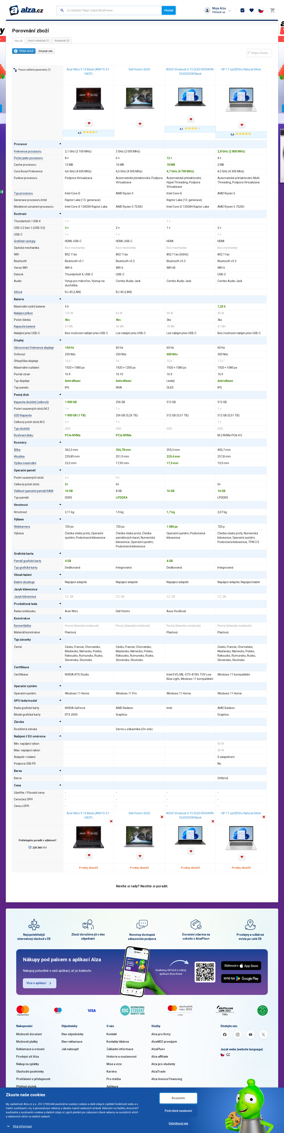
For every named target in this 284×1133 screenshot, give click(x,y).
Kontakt (111, 1034)
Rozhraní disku (23, 435)
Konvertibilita (22, 625)
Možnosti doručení (29, 1034)
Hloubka (19, 456)
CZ (228, 1054)
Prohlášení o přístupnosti (33, 1079)
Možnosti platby (27, 1041)
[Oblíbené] (251, 10)
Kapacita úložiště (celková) (31, 402)
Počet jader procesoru (28, 158)
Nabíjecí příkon (23, 313)
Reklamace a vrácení (30, 1049)
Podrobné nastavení (178, 1110)
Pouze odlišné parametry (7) (35, 69)
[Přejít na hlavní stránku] (26, 10)
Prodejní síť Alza (27, 1056)
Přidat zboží (26, 51)
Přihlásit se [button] (218, 12)
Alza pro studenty (163, 1064)
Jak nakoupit (70, 1049)
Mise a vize (114, 1064)
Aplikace (112, 1086)
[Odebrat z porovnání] (111, 821)
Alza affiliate (159, 1056)
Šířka (17, 449)
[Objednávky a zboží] (242, 10)
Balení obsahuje (24, 582)
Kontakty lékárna (117, 1041)
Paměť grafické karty (27, 561)
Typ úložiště (22, 428)
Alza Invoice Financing (166, 1079)
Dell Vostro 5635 (139, 69)
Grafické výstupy (25, 241)
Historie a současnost (121, 1056)
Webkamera (22, 526)
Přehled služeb (26, 1086)
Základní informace (119, 1049)
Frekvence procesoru (27, 151)
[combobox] (109, 10)
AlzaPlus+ (158, 1049)
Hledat (168, 10)
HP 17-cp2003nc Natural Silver (241, 69)
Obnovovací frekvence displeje (34, 347)
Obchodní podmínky (30, 1071)
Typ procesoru (23, 193)
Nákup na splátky (27, 1064)
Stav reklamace (71, 1041)
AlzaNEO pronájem (164, 1041)
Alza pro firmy (160, 1034)
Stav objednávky (72, 1034)
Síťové (18, 292)
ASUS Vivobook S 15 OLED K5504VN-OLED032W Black (190, 71)
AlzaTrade (158, 1071)
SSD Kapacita (23, 415)
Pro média (113, 1079)
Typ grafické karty (25, 567)
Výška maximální (25, 463)
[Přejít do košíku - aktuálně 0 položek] (272, 10)
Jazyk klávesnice (25, 596)
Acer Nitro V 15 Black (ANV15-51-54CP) (88, 71)
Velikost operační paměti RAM (33, 491)
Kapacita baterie (24, 326)
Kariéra (111, 1071)
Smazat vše (45, 51)
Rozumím (178, 1098)
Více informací (22, 1126)
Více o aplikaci (36, 983)
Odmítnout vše (178, 1123)
